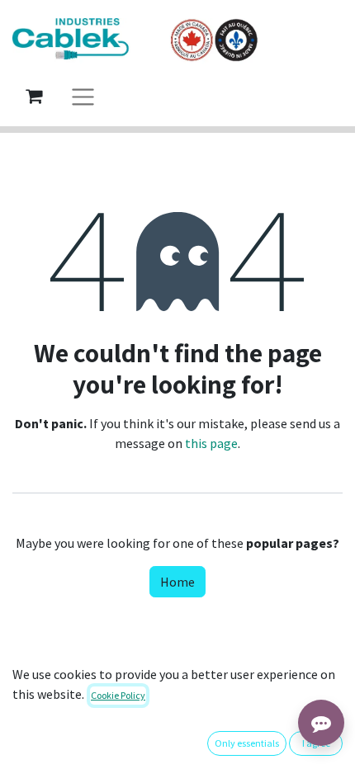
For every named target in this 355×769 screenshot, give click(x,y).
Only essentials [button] (247, 743)
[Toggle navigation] (83, 96)
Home (177, 581)
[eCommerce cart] (33, 95)
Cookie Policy (118, 695)
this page (211, 443)
